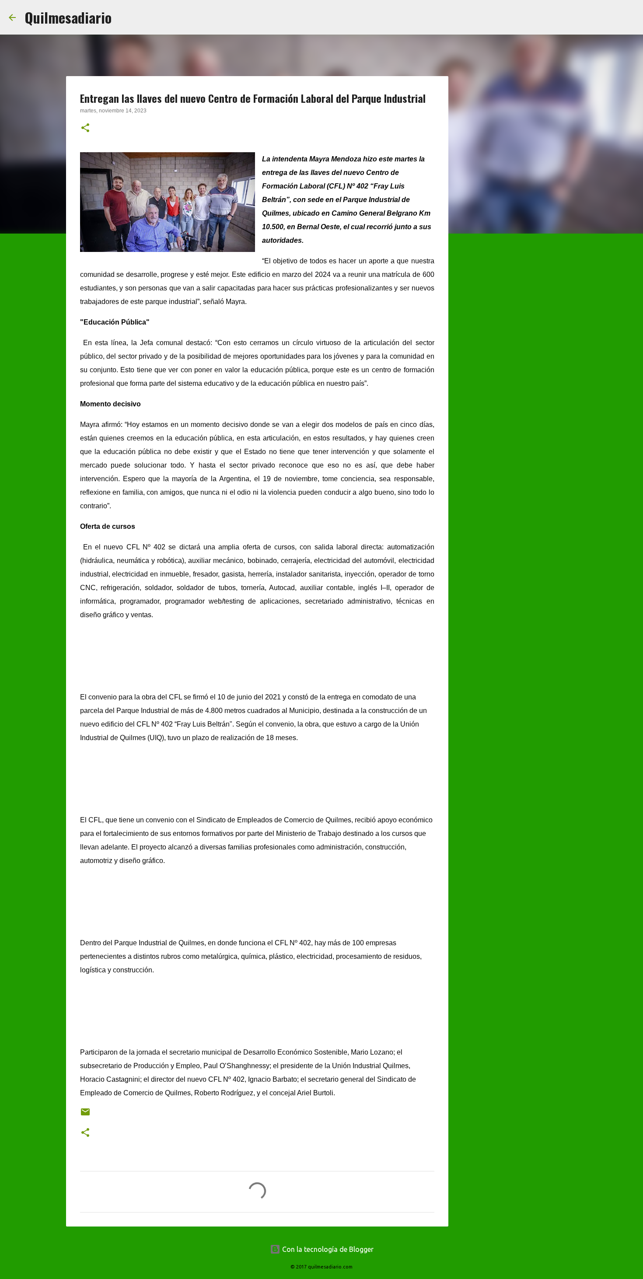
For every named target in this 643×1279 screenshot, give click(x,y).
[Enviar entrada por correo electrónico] (85, 1115)
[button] (85, 128)
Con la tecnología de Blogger (327, 1249)
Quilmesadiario (68, 17)
